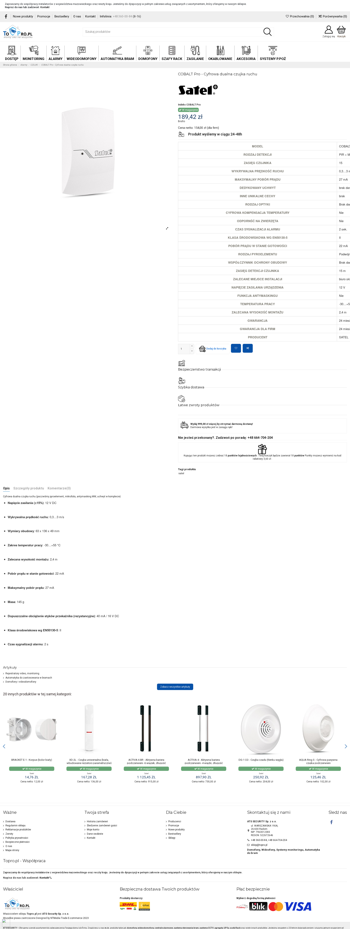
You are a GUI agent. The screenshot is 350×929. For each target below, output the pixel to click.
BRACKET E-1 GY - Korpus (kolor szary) (146, 759)
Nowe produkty (23, 16)
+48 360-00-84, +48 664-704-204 (269, 840)
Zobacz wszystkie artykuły (175, 686)
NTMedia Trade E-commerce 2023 (69, 918)
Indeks (182, 104)
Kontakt (44, 7)
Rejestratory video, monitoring (22, 673)
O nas (77, 16)
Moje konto (93, 829)
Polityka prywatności (16, 837)
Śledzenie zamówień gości (102, 825)
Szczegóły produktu (28, 488)
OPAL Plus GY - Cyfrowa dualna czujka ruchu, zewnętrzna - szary (204, 761)
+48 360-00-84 (122, 16)
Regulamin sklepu (15, 825)
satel (181, 473)
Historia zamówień (97, 821)
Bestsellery (62, 16)
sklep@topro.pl (259, 845)
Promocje (44, 16)
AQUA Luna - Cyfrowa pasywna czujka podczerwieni (89, 761)
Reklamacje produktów (18, 829)
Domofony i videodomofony (20, 681)
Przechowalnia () (302, 16)
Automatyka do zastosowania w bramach (28, 677)
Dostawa (10, 821)
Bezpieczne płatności (17, 842)
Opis (6, 488)
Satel (32, 773)
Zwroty (9, 833)
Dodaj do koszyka (216, 348)
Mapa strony (12, 850)
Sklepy (171, 837)
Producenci (174, 821)
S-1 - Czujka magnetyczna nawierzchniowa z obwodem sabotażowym (32, 763)
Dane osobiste (95, 833)
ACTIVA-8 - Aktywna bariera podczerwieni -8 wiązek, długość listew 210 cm (261, 763)
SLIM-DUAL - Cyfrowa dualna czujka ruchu (318, 761)
